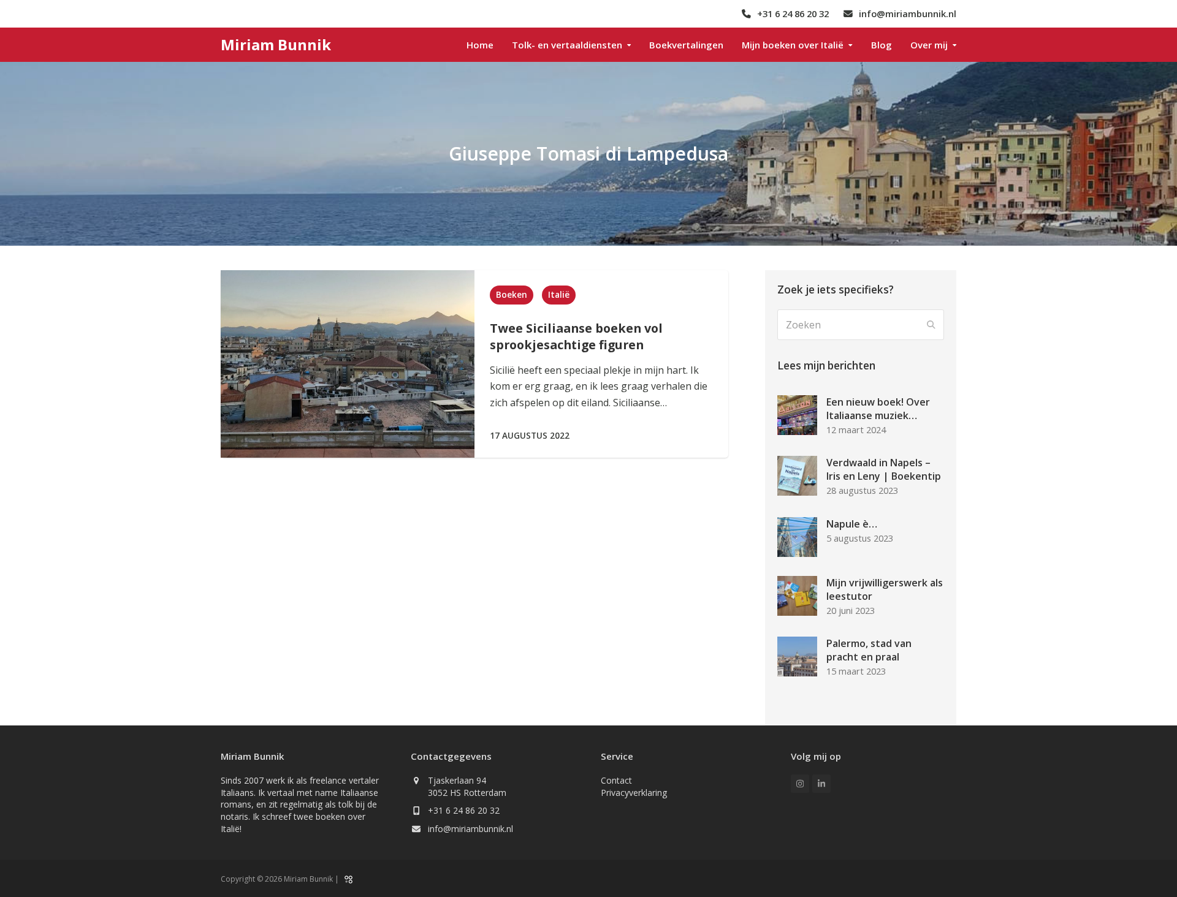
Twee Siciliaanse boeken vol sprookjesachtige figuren (576, 336)
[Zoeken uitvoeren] (931, 325)
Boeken (511, 294)
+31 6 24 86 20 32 (464, 810)
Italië (558, 294)
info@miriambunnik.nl (470, 829)
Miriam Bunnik (276, 44)
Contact (616, 780)
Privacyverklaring (634, 792)
